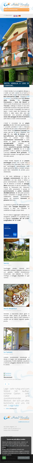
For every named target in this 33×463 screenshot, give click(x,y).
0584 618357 (8, 15)
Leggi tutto (13, 405)
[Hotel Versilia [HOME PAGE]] (16, 4)
